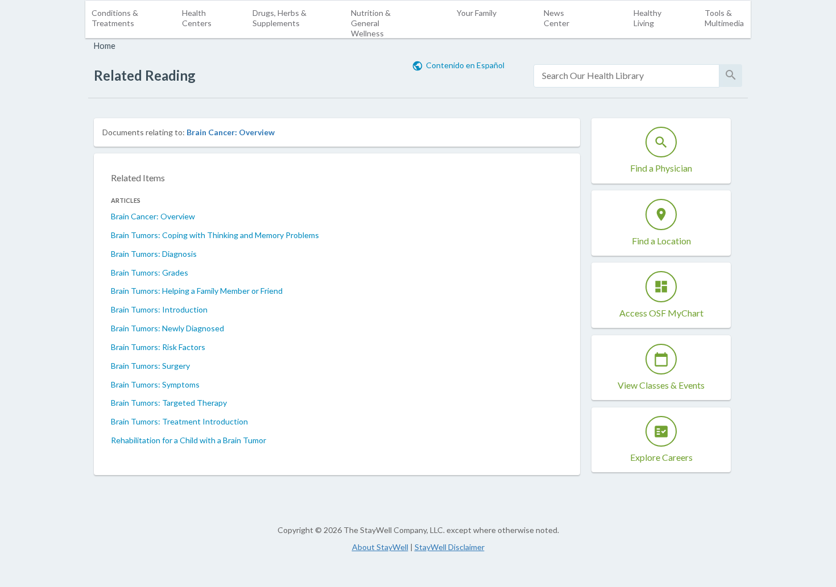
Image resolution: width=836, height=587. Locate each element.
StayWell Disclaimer (450, 547)
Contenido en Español (465, 65)
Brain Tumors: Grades (149, 272)
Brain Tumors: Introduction (159, 309)
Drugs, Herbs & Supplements (280, 18)
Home (104, 46)
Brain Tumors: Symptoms (155, 384)
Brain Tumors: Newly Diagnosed (167, 328)
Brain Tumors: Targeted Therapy (169, 402)
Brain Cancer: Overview (231, 132)
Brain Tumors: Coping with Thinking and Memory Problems (215, 235)
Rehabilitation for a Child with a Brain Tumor (188, 440)
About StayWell (380, 547)
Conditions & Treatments (115, 18)
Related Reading (145, 75)
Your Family (476, 13)
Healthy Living (647, 18)
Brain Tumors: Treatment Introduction (179, 421)
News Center (556, 18)
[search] (626, 76)
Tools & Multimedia (724, 18)
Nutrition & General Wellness (371, 23)
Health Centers (197, 18)
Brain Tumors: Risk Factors (158, 347)
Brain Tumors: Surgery (150, 365)
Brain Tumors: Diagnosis (154, 254)
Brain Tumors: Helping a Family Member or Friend (197, 290)
